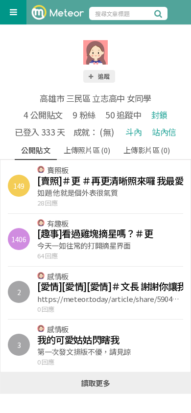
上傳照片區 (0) (87, 150)
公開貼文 (35, 150)
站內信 (164, 132)
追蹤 (103, 76)
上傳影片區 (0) (146, 150)
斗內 (133, 132)
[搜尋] (159, 13)
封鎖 (159, 115)
